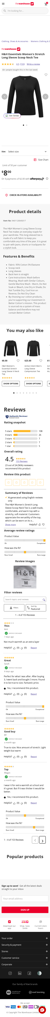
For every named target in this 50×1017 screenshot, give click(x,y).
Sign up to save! (10, 885)
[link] (21, 459)
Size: (4, 151)
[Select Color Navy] (13, 139)
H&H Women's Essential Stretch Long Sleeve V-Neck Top (10, 370)
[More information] (46, 178)
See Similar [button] (14, 116)
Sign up (25, 909)
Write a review (33, 64)
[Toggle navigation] (3, 3)
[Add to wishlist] (46, 75)
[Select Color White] (21, 139)
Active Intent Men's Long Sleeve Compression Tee (33, 369)
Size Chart (43, 159)
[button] (9, 482)
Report (34, 647)
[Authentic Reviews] (16, 417)
